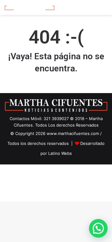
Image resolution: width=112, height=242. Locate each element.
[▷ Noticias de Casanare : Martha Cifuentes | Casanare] (29, 7)
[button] (98, 228)
